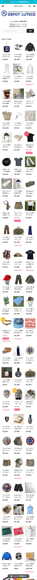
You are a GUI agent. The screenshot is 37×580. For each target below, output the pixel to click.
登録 (30, 31)
